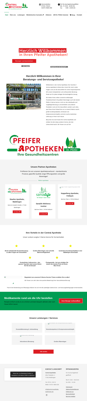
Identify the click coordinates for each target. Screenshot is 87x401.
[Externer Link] (13, 279)
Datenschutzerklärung (72, 389)
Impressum (69, 387)
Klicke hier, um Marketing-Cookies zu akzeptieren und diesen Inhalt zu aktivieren (22, 374)
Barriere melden (70, 396)
